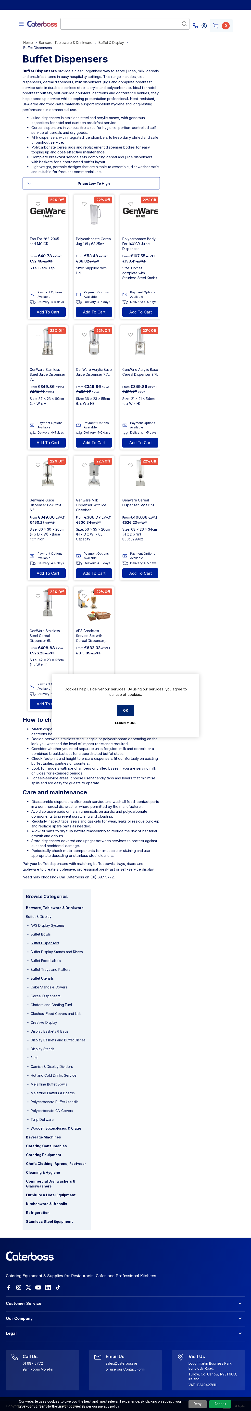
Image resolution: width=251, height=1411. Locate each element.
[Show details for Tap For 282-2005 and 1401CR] (48, 215)
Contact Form (134, 1369)
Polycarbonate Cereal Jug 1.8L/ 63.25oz (94, 241)
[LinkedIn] (48, 1287)
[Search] (184, 24)
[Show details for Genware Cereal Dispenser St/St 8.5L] (140, 476)
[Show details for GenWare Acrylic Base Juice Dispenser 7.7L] (94, 345)
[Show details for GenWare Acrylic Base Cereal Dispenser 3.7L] (140, 345)
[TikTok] (58, 1287)
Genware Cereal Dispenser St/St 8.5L (138, 502)
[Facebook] (9, 1287)
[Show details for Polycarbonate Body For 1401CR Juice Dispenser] (140, 215)
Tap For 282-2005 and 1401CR (44, 241)
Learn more (125, 723)
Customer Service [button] (23, 1303)
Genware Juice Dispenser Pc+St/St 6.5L (45, 505)
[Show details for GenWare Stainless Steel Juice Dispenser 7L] (48, 345)
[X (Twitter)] (28, 1287)
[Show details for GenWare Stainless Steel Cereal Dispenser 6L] (48, 606)
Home (28, 42)
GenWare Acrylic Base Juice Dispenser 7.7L (94, 371)
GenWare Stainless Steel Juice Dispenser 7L (47, 374)
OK (125, 710)
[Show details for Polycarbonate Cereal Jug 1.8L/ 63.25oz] (94, 215)
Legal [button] (11, 1333)
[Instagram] (19, 1287)
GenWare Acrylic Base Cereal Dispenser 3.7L (140, 371)
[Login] (204, 26)
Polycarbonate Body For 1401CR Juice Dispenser (139, 244)
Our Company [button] (19, 1318)
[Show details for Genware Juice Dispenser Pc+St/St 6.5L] (48, 476)
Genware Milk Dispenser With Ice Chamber (91, 505)
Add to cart (48, 312)
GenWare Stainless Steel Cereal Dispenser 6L (45, 636)
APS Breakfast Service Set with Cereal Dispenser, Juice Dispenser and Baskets (92, 636)
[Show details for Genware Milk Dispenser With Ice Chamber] (94, 476)
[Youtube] (38, 1287)
